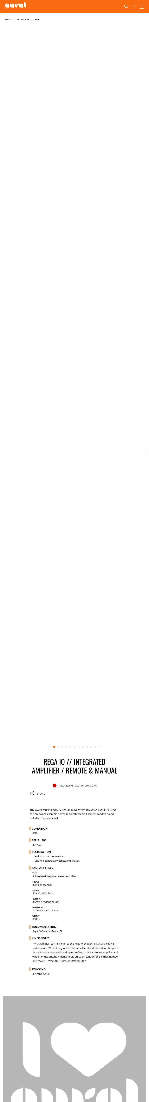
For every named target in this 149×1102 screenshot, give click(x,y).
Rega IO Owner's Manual (45, 931)
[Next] (101, 746)
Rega (37, 19)
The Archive (23, 19)
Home (8, 19)
